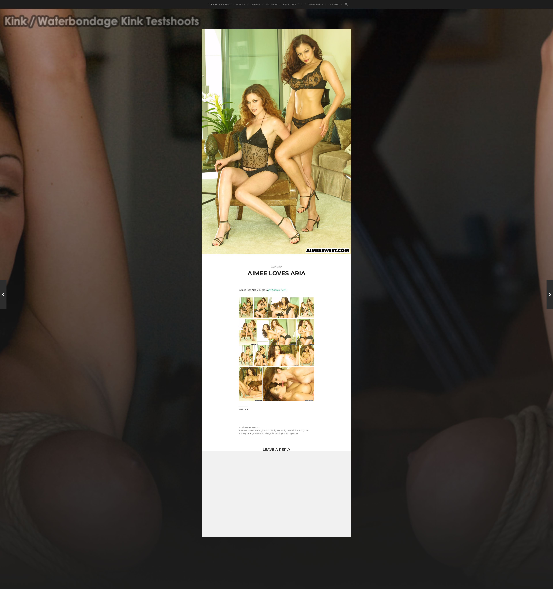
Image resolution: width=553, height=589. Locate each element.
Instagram (314, 4)
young (294, 308)
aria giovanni (263, 305)
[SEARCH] (346, 4)
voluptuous (282, 308)
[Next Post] (550, 294)
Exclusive (271, 4)
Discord (334, 4)
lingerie (270, 308)
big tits (304, 305)
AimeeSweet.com (251, 302)
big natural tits (290, 305)
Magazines (289, 4)
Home (239, 4)
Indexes (255, 4)
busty (243, 308)
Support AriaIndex (219, 4)
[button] (246, 182)
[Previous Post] (3, 294)
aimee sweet (247, 305)
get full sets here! (277, 164)
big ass (276, 305)
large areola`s (256, 308)
